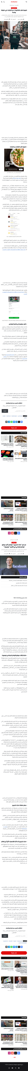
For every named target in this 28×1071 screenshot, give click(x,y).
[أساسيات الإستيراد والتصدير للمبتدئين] (7, 503)
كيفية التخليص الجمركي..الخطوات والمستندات (21, 523)
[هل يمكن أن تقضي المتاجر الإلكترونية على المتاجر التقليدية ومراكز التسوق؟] (21, 439)
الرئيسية (16, 5)
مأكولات (4, 416)
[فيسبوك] (22, 422)
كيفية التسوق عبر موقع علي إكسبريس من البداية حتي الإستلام (21, 509)
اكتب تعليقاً (14, 428)
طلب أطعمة (8, 416)
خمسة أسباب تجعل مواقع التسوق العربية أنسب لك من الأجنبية (7, 444)
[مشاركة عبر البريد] (6, 422)
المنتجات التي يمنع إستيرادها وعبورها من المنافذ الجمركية (8, 523)
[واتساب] (11, 422)
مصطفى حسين (20, 19)
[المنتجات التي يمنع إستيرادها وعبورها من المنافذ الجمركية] (7, 517)
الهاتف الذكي (20, 416)
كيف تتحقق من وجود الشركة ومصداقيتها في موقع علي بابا (8, 459)
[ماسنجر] (14, 422)
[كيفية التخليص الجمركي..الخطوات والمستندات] (21, 517)
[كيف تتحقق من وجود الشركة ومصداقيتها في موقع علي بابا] (7, 453)
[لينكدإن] (16, 422)
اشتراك (4, 411)
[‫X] (19, 422)
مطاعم (25, 418)
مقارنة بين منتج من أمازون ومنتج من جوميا (21, 459)
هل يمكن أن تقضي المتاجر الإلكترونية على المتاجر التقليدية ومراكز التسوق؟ (21, 445)
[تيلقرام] (9, 422)
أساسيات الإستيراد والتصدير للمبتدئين (8, 509)
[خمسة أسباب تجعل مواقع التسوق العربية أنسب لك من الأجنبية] (7, 439)
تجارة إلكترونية (12, 5)
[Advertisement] (14, 64)
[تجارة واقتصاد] (14, 2)
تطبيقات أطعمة (14, 416)
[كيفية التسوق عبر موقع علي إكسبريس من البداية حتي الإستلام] (21, 503)
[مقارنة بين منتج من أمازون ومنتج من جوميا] (21, 453)
